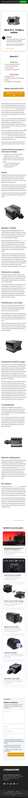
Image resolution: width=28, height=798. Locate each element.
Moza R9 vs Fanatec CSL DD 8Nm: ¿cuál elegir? (13, 601)
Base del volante (10, 48)
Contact (13, 794)
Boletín (17, 791)
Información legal (18, 793)
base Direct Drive (16, 486)
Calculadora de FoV (8, 793)
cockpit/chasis (22, 240)
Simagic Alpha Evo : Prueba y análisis (11, 678)
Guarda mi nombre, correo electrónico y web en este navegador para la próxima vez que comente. (14, 741)
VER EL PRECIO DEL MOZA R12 (14, 94)
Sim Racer (9, 37)
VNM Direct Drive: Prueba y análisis (11, 626)
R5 (14, 137)
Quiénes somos (10, 791)
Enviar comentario (15, 754)
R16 (7, 135)
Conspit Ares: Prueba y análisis (10, 652)
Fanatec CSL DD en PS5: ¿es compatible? (12, 575)
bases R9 (3, 135)
